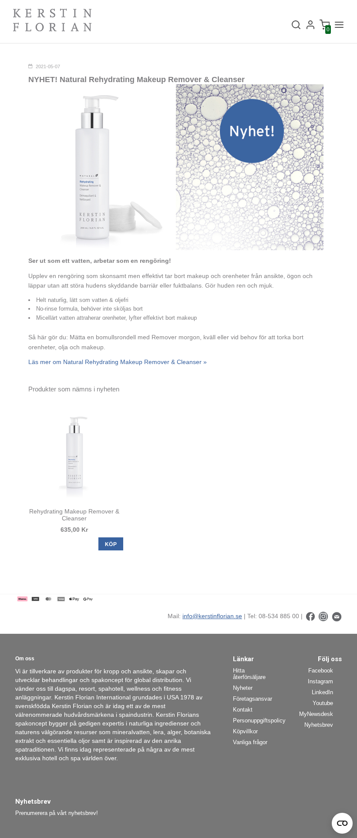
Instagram (320, 681)
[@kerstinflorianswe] (323, 616)
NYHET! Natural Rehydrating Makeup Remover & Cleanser (136, 79)
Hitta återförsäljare (249, 673)
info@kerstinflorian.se (212, 616)
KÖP (111, 544)
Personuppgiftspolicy (256, 720)
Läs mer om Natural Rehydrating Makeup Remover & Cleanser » (117, 361)
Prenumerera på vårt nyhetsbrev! (56, 813)
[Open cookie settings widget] (342, 823)
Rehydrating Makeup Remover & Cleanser (74, 515)
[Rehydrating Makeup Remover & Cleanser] (74, 452)
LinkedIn (322, 692)
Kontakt (243, 709)
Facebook (320, 670)
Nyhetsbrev (318, 725)
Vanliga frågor (250, 742)
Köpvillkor (245, 731)
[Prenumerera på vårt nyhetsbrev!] (337, 616)
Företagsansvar (252, 699)
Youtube (323, 703)
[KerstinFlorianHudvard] (310, 616)
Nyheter (243, 688)
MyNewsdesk (316, 714)
